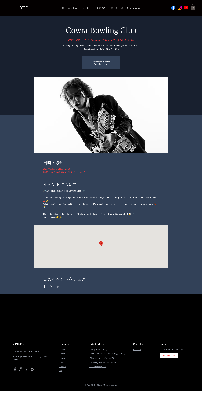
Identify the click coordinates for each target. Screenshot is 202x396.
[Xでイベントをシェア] (51, 286)
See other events (101, 64)
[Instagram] (179, 7)
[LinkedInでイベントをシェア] (58, 286)
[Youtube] (186, 7)
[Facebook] (173, 7)
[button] (193, 7)
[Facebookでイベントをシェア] (44, 286)
